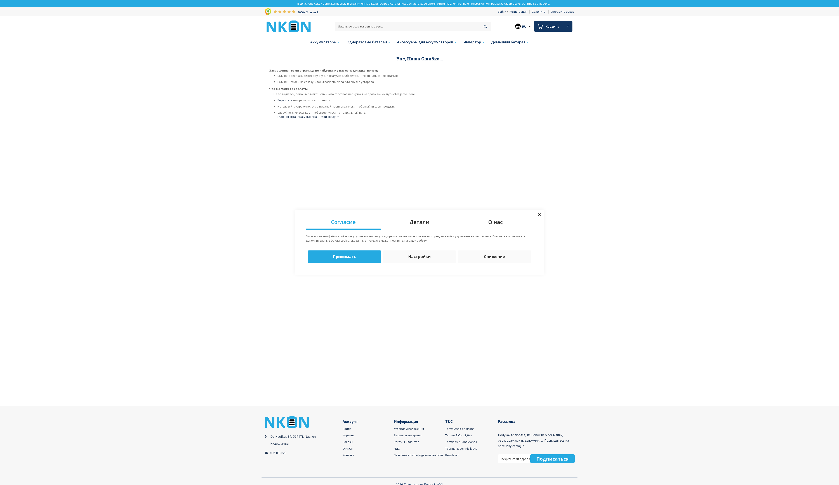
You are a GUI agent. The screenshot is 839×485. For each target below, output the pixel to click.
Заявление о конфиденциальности (418, 455)
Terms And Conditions (459, 429)
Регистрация (518, 12)
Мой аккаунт (330, 117)
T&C (449, 421)
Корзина (349, 435)
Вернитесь (285, 100)
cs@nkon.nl (278, 453)
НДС (397, 449)
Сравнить (539, 12)
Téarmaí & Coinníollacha (461, 449)
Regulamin (452, 455)
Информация (406, 421)
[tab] (303, 444)
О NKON (348, 449)
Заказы (348, 442)
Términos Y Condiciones (461, 442)
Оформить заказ (562, 12)
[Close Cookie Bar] (539, 214)
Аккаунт (350, 421)
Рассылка (506, 421)
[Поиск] (485, 26)
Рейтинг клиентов (406, 442)
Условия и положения (409, 429)
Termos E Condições (458, 435)
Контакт (348, 455)
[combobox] (413, 26)
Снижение (494, 256)
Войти (502, 12)
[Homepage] (289, 26)
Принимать (344, 256)
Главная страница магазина (297, 117)
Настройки (419, 256)
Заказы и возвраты (407, 435)
